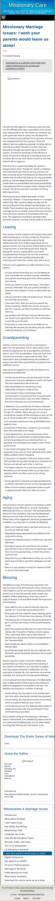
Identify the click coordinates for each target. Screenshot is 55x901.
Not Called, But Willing (16, 826)
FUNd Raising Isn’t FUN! (16, 872)
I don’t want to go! (13, 822)
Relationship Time (13, 830)
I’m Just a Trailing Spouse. (17, 864)
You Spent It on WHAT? (16, 861)
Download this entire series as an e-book (25, 880)
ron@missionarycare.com (31, 894)
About (26, 898)
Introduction (11, 815)
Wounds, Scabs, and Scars (17, 841)
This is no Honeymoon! (16, 845)
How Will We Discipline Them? (19, 838)
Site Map (36, 898)
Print (5, 51)
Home (17, 898)
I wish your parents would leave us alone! (25, 853)
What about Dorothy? (15, 818)
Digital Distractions (14, 857)
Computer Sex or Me (15, 834)
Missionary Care (28, 5)
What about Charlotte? (16, 876)
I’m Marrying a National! (16, 849)
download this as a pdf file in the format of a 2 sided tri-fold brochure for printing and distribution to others (25, 65)
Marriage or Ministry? (15, 868)
